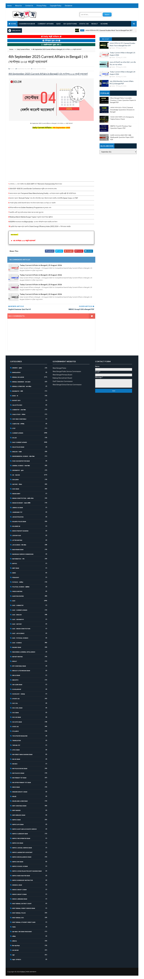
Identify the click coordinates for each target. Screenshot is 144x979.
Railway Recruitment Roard (62, 378)
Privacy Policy (41, 6)
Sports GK (15, 698)
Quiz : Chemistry (18, 605)
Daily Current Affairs (134, 30)
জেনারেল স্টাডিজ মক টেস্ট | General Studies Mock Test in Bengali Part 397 (95, 30)
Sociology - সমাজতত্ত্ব (18, 694)
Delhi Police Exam (18, 447)
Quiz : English (17, 615)
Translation (16, 740)
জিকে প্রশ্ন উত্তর (16, 945)
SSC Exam (15, 712)
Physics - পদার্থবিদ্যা (17, 582)
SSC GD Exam (16, 717)
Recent (105, 39)
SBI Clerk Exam (17, 684)
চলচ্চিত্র (14, 936)
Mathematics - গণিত (18, 559)
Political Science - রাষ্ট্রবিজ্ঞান (20, 587)
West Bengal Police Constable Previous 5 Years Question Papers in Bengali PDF (123, 100)
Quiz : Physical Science (20, 638)
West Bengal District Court (22, 903)
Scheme (104, 24)
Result (94, 24)
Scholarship (16, 689)
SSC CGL (15, 703)
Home (9, 6)
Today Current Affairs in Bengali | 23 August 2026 (41, 284)
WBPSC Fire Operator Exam (21, 838)
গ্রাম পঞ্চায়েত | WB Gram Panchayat (22, 931)
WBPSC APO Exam (18, 824)
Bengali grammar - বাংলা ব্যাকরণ (21, 382)
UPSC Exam (16, 750)
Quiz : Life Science (18, 633)
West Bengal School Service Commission (67, 385)
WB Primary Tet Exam (19, 778)
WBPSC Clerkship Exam (20, 834)
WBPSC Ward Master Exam (21, 875)
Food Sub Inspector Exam (21, 461)
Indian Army (16, 493)
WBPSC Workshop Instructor (22, 880)
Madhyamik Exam (17, 549)
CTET (13, 428)
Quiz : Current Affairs (19, 610)
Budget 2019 (16, 400)
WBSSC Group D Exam (19, 894)
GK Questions (70, 24)
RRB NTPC (15, 680)
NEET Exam (15, 568)
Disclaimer (68, 6)
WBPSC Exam (16, 820)
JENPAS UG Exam (17, 507)
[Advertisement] (51, 155)
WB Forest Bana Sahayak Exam (22, 754)
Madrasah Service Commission (22, 554)
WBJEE (14, 796)
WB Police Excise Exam (19, 768)
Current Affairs (46, 24)
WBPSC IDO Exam (17, 843)
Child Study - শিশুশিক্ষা (18, 414)
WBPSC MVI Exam (17, 862)
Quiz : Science (17, 643)
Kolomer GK (16, 526)
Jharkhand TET (17, 512)
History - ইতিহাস (17, 484)
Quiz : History (17, 624)
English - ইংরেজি (17, 451)
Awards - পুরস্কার (17, 368)
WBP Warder (16, 810)
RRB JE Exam (16, 675)
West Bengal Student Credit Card (23, 922)
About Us (18, 6)
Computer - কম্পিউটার (18, 424)
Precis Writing (17, 591)
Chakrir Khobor (27, 24)
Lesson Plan (16, 535)
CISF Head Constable (19, 419)
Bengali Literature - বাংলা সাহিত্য (21, 386)
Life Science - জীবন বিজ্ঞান (19, 545)
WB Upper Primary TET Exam (21, 782)
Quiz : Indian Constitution (21, 628)
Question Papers (18, 596)
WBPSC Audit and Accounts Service (24, 829)
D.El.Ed (14, 438)
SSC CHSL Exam (17, 708)
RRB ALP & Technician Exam (21, 670)
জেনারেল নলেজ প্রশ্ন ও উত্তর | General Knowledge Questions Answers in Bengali (122, 109)
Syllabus (15, 731)
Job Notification (17, 517)
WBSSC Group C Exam (19, 889)
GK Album (15, 479)
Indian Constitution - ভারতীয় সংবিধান (23, 498)
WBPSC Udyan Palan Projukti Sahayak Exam (27, 871)
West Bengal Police (19, 913)
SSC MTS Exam (17, 722)
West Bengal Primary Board (62, 375)
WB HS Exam (16, 759)
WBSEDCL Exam (17, 885)
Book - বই (15, 396)
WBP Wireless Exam (18, 815)
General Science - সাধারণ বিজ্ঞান (21, 465)
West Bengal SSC (18, 917)
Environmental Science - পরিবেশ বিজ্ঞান (23, 456)
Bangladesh (16, 372)
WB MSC (14, 764)
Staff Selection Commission (63, 381)
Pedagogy (15, 577)
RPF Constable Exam (19, 666)
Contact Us (29, 6)
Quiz (58, 24)
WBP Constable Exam (19, 806)
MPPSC (14, 563)
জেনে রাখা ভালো (15, 950)
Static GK (84, 24)
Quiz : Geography (18, 619)
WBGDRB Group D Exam (19, 792)
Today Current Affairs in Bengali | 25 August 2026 (41, 265)
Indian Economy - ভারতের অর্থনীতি (21, 503)
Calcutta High (17, 405)
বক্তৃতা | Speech (16, 959)
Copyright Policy (55, 6)
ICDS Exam (15, 489)
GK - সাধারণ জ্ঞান (16, 475)
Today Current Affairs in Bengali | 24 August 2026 (41, 275)
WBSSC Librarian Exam (19, 899)
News (14, 573)
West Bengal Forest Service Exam (23, 908)
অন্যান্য (14, 927)
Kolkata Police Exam (19, 521)
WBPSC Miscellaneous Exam (21, 857)
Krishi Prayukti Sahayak (20, 531)
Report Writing (17, 657)
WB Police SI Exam (18, 773)
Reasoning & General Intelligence (23, 652)
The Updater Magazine (19, 736)
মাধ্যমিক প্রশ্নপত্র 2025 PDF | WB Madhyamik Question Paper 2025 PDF (122, 137)
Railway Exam (16, 647)
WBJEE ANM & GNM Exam (20, 801)
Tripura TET (16, 745)
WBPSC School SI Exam (20, 866)
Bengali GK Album (18, 377)
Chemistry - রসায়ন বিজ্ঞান (19, 410)
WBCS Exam (16, 787)
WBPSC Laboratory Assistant (22, 852)
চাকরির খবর (14, 941)
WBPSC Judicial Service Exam (22, 848)
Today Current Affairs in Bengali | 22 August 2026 (41, 294)
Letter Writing (17, 540)
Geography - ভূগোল (18, 470)
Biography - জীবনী (17, 391)
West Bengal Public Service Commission (67, 371)
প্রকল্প (13, 955)
